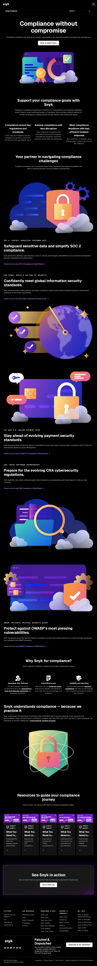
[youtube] (8, 948)
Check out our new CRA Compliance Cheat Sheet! (23, 488)
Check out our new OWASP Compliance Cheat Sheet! (24, 646)
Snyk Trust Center (47, 931)
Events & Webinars (65, 928)
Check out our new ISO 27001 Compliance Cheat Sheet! (25, 299)
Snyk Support (45, 923)
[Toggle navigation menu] (93, 4)
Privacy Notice (48, 960)
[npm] (17, 948)
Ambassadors (64, 931)
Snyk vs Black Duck (85, 925)
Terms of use (59, 960)
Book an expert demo (48, 43)
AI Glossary (26, 923)
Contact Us (63, 920)
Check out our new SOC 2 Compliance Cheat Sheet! (24, 264)
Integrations (8, 922)
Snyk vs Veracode (84, 920)
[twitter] (5, 948)
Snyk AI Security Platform (9, 916)
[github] (14, 948)
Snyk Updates (45, 929)
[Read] (7, 850)
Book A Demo (64, 923)
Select (72, 11)
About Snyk (63, 917)
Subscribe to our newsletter (79, 945)
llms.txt (24, 926)
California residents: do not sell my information (79, 960)
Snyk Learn (45, 918)
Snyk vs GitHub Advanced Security (84, 916)
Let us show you (48, 885)
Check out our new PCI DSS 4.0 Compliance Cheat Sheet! (26, 454)
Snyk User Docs (46, 920)
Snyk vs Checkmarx (85, 922)
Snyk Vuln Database (48, 926)
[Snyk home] (6, 4)
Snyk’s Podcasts (28, 920)
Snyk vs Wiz (82, 928)
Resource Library (28, 915)
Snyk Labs (44, 915)
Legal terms (38, 960)
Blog (23, 918)
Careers (62, 925)
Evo (5, 920)
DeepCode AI (8, 925)
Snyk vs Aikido (83, 931)
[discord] (20, 948)
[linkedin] (11, 948)
